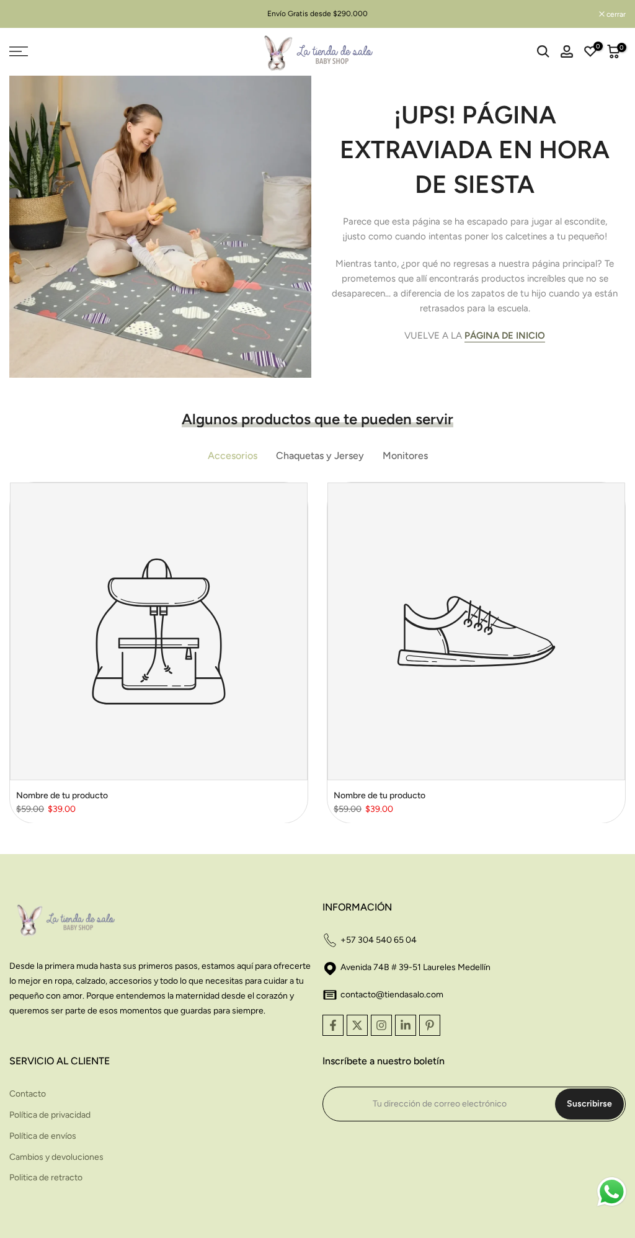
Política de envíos (42, 1136)
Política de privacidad (50, 1115)
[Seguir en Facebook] (333, 1025)
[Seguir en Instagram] (381, 1025)
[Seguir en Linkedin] (405, 1025)
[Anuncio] (317, 13)
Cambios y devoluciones (56, 1157)
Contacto (27, 1094)
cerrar (25, 14)
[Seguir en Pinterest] (429, 1025)
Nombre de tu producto (62, 795)
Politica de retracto (45, 1177)
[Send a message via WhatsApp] (612, 1192)
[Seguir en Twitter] (357, 1025)
